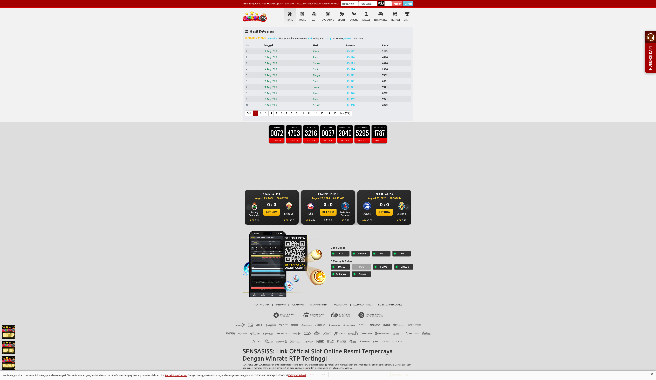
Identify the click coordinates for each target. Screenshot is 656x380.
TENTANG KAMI (262, 305)
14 (328, 113)
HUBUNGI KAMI (340, 305)
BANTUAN (281, 305)
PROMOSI (395, 20)
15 (335, 113)
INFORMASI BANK (318, 305)
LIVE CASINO (328, 20)
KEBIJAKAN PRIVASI (362, 305)
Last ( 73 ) (345, 113)
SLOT (314, 20)
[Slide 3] (329, 219)
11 (309, 113)
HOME (290, 20)
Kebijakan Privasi (297, 375)
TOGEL (302, 20)
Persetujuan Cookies (176, 375)
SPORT (341, 20)
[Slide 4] (331, 219)
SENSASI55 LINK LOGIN (254, 364)
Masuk (397, 3)
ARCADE (366, 20)
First (249, 113)
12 (315, 113)
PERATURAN (298, 305)
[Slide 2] (326, 219)
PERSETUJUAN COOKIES (390, 305)
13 (322, 113)
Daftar (408, 3)
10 (302, 113)
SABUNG (354, 20)
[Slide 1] (324, 219)
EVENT (407, 20)
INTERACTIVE (380, 20)
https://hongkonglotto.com (292, 38)
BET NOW (293, 212)
